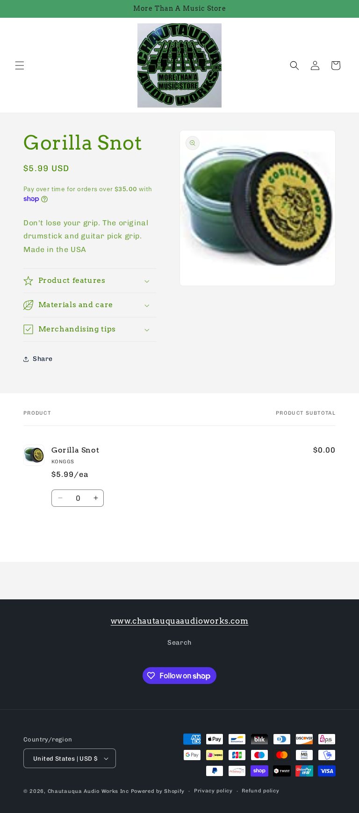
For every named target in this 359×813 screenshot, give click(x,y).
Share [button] (43, 359)
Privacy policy (213, 791)
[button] (19, 65)
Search (179, 643)
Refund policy (260, 791)
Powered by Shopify (158, 791)
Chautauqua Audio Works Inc (88, 791)
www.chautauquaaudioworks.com (180, 621)
